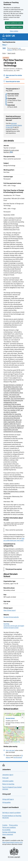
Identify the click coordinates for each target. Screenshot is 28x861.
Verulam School (10, 718)
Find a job (5, 778)
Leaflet (6, 741)
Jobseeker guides (7, 781)
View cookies (14, 31)
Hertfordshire (17, 757)
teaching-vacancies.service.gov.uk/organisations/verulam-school (14, 626)
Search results (11, 53)
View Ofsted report (10, 610)
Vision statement (7, 834)
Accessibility (6, 830)
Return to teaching (8, 784)
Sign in (4, 39)
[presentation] (14, 728)
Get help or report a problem (11, 812)
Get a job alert (10, 750)
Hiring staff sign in (8, 799)
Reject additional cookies (14, 27)
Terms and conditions (9, 827)
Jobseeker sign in (7, 775)
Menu (4, 45)
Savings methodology (9, 832)
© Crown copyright (14, 857)
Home (4, 53)
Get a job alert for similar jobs (14, 76)
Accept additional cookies (14, 23)
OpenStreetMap (17, 741)
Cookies (4, 825)
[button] (17, 728)
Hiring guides (6, 802)
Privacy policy (13, 825)
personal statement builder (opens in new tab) (14, 125)
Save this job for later (13, 81)
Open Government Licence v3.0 (12, 842)
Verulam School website (11, 617)
